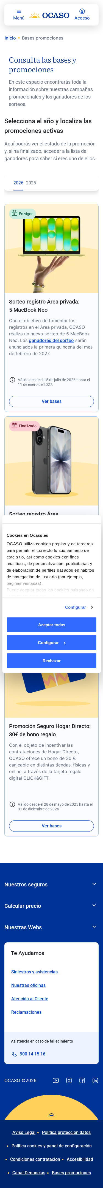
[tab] (18, 183)
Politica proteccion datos (66, 1132)
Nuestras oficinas (28, 985)
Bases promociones (71, 1172)
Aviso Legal (23, 1132)
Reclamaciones (26, 1012)
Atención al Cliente (29, 998)
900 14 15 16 (32, 1054)
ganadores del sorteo (51, 340)
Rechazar (52, 660)
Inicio (10, 38)
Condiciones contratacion (35, 1159)
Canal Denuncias (28, 1172)
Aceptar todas (51, 624)
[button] (51, 308)
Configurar (75, 607)
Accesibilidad (80, 1159)
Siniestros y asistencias (34, 971)
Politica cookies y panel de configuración (52, 1145)
